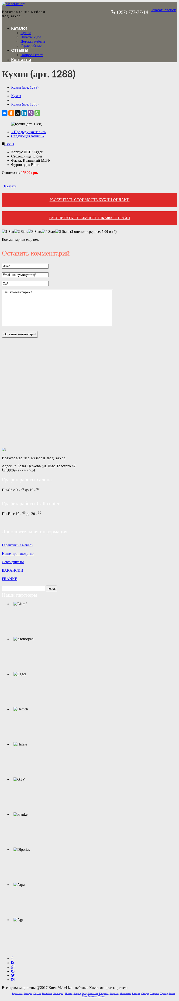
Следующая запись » (27, 136)
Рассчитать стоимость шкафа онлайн (89, 218)
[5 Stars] (62, 232)
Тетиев (172, 993)
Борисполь (17, 993)
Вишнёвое (47, 993)
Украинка (92, 996)
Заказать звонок (163, 10)
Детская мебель (33, 41)
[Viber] (31, 113)
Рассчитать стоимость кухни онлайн (90, 200)
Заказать (9, 186)
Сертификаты (13, 562)
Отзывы (19, 50)
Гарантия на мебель (17, 545)
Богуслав (114, 993)
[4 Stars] (48, 232)
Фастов (101, 996)
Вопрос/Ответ (32, 55)
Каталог (19, 28)
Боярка (77, 993)
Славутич (154, 993)
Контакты (21, 59)
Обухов (37, 993)
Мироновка (125, 993)
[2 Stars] (21, 232)
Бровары (28, 993)
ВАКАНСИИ (12, 570)
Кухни (26, 33)
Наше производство (18, 553)
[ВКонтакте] (4, 113)
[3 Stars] (35, 232)
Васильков (93, 993)
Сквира (145, 993)
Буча (84, 993)
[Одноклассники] (11, 113)
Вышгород (58, 993)
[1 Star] (8, 232)
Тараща (164, 993)
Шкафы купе (31, 37)
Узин (84, 996)
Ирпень (68, 993)
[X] (18, 113)
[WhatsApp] (37, 113)
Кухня (9, 144)
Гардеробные (31, 45)
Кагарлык (104, 993)
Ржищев (136, 993)
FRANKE (9, 579)
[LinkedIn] (24, 113)
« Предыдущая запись (28, 132)
